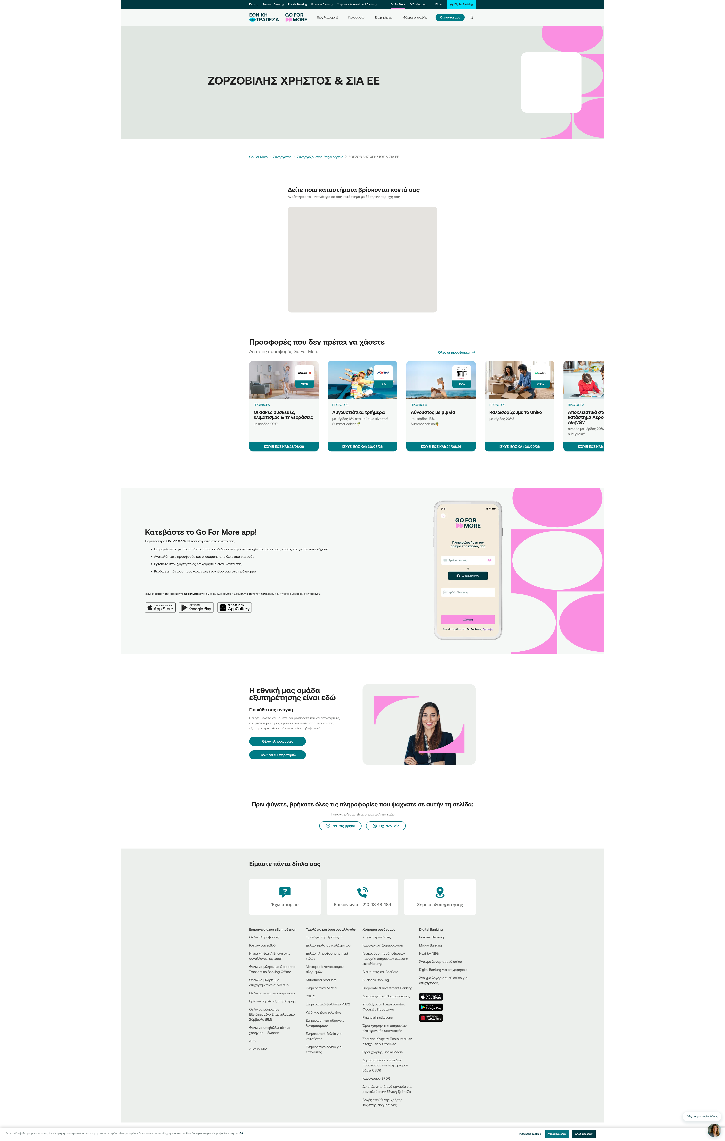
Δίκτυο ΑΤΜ (258, 1049)
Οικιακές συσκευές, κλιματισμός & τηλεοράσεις (283, 415)
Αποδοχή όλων (584, 1134)
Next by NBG (429, 953)
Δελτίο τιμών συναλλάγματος (328, 945)
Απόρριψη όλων (557, 1134)
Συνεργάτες (282, 157)
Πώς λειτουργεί (327, 17)
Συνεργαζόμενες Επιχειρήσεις (320, 157)
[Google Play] (198, 604)
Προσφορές (356, 17)
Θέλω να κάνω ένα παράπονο (272, 993)
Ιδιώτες (253, 4)
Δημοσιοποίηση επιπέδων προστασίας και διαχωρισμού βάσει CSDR (385, 1065)
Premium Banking (273, 4)
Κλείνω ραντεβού (262, 945)
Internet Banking (431, 937)
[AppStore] (433, 997)
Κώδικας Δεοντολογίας (323, 1012)
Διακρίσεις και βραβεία (380, 972)
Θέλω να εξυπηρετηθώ (278, 755)
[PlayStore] (433, 1007)
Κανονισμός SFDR (376, 1078)
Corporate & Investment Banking (356, 4)
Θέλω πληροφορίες (264, 937)
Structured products (321, 980)
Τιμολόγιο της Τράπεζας (324, 937)
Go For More (398, 4)
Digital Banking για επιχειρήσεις (443, 969)
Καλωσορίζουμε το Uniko (515, 412)
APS (252, 1041)
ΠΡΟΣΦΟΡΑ (262, 405)
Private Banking (297, 4)
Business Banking (321, 4)
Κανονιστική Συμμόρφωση (382, 945)
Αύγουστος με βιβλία (433, 412)
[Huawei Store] (433, 1018)
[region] (362, 1134)
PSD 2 (310, 996)
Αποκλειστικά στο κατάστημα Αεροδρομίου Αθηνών (594, 417)
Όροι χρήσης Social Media (382, 1052)
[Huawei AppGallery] (236, 604)
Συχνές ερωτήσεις (376, 937)
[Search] (471, 17)
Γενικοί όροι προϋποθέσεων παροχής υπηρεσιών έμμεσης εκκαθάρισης (385, 958)
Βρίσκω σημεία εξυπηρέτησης (272, 1001)
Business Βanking (375, 980)
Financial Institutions (377, 1017)
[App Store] (162, 604)
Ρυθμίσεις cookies (530, 1134)
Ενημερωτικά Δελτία (321, 988)
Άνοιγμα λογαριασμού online (440, 961)
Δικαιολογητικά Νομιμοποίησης (386, 996)
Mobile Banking (430, 945)
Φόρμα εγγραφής (415, 17)
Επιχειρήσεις (384, 17)
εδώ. (241, 1133)
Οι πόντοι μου (450, 17)
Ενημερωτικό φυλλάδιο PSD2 (328, 1004)
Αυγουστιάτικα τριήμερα (358, 412)
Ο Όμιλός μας (418, 4)
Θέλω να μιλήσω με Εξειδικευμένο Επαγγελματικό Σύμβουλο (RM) (272, 1014)
